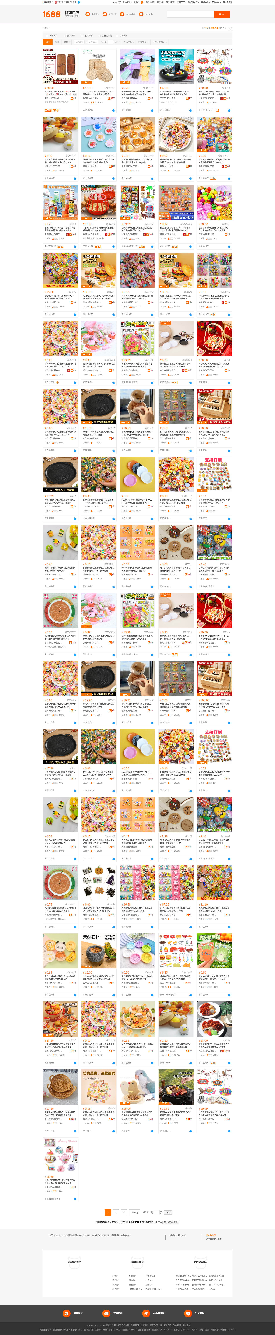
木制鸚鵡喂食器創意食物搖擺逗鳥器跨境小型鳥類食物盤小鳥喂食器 (137, 1113)
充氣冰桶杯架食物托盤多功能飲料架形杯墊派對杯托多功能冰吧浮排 (175, 93)
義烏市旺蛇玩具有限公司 (92, 1119)
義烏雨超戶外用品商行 (169, 98)
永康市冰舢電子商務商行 (207, 915)
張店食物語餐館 (135, 1289)
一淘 (118, 1330)
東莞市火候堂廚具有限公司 (53, 507)
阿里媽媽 (141, 1330)
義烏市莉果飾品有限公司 (130, 983)
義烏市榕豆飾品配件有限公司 (92, 575)
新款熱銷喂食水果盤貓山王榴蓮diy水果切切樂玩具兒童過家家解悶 (137, 365)
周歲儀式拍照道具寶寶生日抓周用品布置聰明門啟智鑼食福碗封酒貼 (214, 365)
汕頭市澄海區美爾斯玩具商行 (53, 166)
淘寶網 (98, 1330)
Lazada (231, 1330)
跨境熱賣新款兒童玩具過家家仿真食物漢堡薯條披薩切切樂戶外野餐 (98, 297)
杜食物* (115, 1285)
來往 (201, 1330)
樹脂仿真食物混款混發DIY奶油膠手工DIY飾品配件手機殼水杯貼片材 (175, 229)
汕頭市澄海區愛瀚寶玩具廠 (53, 1051)
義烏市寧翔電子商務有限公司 (130, 166)
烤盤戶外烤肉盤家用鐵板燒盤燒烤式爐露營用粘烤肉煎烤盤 (98, 433)
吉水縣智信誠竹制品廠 (201, 1289)
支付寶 (194, 1330)
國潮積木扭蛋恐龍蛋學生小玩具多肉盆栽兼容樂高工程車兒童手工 (214, 569)
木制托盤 (48, 102)
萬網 (183, 1330)
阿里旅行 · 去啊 (128, 1330)
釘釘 (207, 1330)
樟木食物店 (150, 1276)
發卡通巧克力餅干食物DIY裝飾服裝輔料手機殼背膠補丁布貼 (175, 569)
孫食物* (149, 1285)
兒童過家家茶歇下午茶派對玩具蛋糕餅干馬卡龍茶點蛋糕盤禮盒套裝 (60, 1181)
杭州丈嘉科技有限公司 (130, 915)
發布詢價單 (211, 1235)
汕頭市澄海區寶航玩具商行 (169, 983)
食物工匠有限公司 (153, 1289)
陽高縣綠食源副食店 (200, 1285)
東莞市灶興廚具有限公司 (169, 1119)
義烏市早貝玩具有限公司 (130, 98)
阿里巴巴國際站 (60, 1330)
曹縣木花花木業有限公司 (130, 1119)
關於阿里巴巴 (165, 1325)
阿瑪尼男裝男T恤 (199, 1280)
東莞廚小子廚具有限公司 (92, 438)
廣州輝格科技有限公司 (207, 234)
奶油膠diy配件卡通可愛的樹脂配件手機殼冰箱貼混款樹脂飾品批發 (214, 297)
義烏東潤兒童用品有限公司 (207, 302)
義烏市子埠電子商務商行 (53, 575)
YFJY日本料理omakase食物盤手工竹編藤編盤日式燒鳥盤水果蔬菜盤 (98, 93)
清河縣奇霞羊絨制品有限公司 (188, 1280)
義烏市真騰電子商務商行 (207, 166)
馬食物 (115, 1276)
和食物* (115, 1289)
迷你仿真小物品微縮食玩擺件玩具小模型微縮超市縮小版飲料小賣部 (60, 297)
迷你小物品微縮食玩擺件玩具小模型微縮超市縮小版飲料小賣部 (137, 909)
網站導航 (186, 1325)
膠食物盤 (182, 1235)
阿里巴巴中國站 (75, 1330)
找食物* (149, 1280)
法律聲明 (135, 1325)
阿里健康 (215, 1330)
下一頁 (134, 1212)
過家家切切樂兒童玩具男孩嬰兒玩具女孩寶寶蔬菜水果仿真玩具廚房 (214, 229)
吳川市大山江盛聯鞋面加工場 (207, 507)
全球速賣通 (88, 1330)
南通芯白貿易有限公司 (169, 915)
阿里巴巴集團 (45, 1330)
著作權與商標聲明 (121, 1325)
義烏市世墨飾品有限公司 (92, 166)
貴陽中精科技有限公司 (185, 1285)
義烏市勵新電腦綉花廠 (169, 575)
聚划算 (111, 1330)
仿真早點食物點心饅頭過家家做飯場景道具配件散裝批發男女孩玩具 (60, 161)
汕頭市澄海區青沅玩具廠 (169, 438)
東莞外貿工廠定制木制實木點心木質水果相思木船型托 (60, 93)
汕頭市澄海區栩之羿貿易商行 (92, 302)
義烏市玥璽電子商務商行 (207, 983)
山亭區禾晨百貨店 (90, 983)
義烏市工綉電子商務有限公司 (53, 302)
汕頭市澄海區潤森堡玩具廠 (169, 1051)
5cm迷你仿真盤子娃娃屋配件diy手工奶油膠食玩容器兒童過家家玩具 (137, 501)
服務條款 (144, 1325)
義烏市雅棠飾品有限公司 (53, 438)
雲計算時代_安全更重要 (219, 1285)
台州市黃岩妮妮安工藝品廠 (207, 98)
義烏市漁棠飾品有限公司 (92, 370)
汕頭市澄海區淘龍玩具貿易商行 (207, 575)
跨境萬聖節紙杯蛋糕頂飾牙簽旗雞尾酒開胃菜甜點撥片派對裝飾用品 (98, 909)
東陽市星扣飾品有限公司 (169, 166)
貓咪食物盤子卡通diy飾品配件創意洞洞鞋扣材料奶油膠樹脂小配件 (98, 161)
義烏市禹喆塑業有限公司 (130, 438)
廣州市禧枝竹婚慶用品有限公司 (207, 370)
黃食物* (132, 1285)
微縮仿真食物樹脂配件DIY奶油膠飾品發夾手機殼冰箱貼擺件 (60, 569)
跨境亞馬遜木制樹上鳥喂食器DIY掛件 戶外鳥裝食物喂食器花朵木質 (214, 93)
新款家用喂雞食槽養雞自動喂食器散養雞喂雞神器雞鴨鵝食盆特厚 (98, 229)
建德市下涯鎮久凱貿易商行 (130, 507)
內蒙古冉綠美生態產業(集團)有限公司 (225, 1280)
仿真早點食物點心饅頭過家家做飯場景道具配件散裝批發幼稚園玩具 (175, 1045)
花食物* (115, 1280)
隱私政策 (154, 1325)
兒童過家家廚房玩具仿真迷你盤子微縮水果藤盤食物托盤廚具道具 (137, 93)
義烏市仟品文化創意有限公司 (169, 234)
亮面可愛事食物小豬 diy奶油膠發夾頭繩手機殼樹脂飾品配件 (99, 365)
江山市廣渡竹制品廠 (184, 1289)
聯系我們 (177, 1325)
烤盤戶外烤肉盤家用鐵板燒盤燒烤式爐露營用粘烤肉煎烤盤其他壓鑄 (60, 501)
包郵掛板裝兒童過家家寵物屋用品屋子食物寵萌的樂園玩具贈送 (137, 229)
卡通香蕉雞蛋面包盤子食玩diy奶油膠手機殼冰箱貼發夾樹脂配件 (60, 977)
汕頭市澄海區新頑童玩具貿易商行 (169, 302)
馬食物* (132, 1276)
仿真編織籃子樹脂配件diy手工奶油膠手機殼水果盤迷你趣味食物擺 (137, 977)
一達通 (223, 1330)
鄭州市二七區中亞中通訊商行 (204, 1276)
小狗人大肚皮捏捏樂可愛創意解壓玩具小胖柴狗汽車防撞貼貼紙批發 (137, 433)
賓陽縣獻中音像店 (216, 1276)
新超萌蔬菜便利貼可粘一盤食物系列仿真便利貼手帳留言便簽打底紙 (214, 977)
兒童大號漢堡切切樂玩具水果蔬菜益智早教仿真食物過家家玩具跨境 (175, 297)
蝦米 (148, 1330)
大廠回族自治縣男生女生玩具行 (92, 507)
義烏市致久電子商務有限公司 (53, 370)
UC (188, 1330)
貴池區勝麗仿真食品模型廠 (169, 370)
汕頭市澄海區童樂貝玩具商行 (53, 1187)
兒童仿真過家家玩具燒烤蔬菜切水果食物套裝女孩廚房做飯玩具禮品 (175, 433)
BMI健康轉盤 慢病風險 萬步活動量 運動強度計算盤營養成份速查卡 (60, 637)
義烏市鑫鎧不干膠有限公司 (92, 915)
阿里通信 (175, 1330)
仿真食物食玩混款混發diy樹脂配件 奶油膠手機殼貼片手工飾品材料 (214, 161)
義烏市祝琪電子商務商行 (130, 1051)
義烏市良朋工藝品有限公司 (207, 1051)
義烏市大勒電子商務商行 (53, 983)
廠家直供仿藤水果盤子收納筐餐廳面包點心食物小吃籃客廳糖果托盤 (60, 1113)
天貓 (105, 1330)
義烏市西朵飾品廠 (129, 575)
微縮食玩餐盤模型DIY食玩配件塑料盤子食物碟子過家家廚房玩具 (175, 365)
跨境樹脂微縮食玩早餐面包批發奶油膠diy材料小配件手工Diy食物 (137, 161)
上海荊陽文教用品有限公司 (53, 234)
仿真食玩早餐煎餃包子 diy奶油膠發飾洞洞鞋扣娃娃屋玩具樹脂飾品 (137, 1045)
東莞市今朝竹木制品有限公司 (53, 98)
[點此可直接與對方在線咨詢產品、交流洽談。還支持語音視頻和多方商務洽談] (113, 110)
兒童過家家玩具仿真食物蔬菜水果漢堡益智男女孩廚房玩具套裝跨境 (60, 1045)
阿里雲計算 (157, 1330)
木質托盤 (56, 102)
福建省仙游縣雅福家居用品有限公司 (92, 98)
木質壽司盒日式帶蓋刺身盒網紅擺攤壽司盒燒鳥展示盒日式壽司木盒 (214, 433)
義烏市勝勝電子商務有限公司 (92, 1051)
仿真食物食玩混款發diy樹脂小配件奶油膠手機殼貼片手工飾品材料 (175, 161)
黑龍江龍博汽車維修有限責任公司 (190, 1276)
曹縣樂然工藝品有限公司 (207, 438)
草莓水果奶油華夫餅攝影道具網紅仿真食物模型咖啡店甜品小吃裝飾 (214, 1045)
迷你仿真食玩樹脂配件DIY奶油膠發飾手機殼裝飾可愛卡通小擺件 (137, 569)
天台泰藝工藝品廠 (206, 1119)
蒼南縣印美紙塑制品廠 (53, 643)
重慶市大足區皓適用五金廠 (92, 234)
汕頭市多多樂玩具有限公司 (130, 234)
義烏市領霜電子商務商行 (130, 302)
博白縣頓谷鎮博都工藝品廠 (53, 1119)
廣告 (75, 95)
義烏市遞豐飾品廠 (167, 507)
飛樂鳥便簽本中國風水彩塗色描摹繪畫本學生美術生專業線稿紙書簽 (60, 229)
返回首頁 (158, 1222)
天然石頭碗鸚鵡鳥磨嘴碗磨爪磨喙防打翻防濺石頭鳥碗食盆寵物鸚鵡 (98, 977)
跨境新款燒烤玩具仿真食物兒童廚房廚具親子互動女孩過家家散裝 (175, 977)
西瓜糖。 (213, 1289)
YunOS (167, 1330)
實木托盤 (64, 102)
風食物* (132, 1280)
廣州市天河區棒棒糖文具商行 (130, 370)
